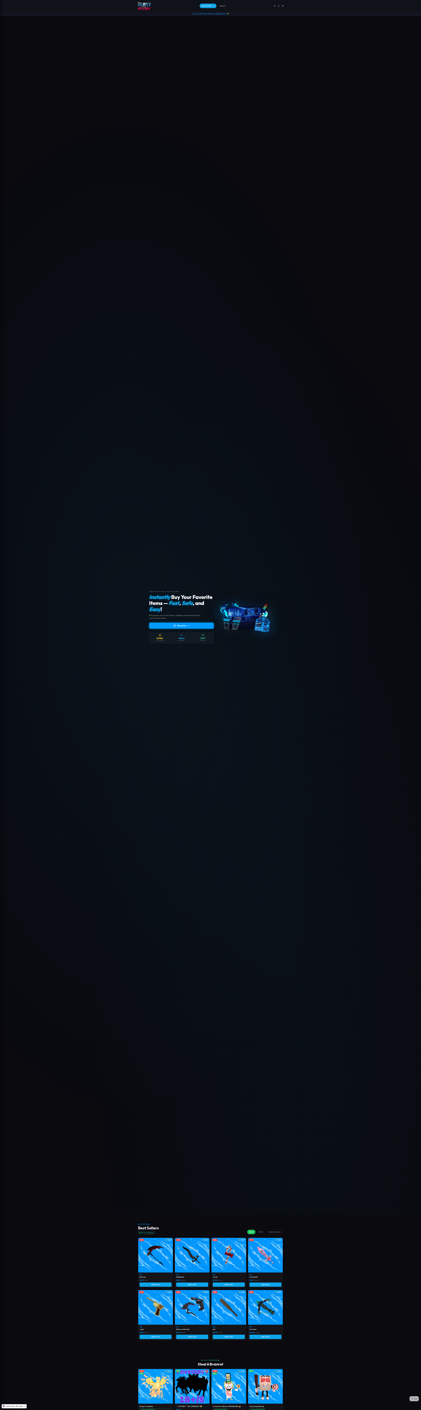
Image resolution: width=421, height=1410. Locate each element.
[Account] (279, 6)
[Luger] (155, 1315)
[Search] (275, 6)
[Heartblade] (265, 1263)
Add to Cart (155, 1284)
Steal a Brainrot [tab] (275, 1232)
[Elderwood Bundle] (192, 1315)
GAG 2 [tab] (261, 1232)
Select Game (207, 6)
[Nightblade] (192, 1263)
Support (222, 6)
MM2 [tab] (251, 1232)
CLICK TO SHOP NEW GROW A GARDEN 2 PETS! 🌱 (210, 14)
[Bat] (228, 1315)
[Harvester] (265, 1315)
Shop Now (181, 625)
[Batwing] (155, 1263)
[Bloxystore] (144, 6)
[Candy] (228, 1263)
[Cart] (283, 6)
